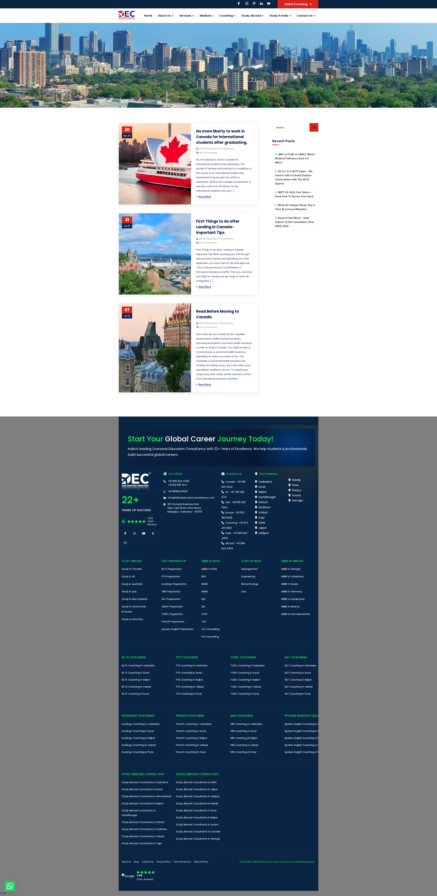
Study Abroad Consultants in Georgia (198, 838)
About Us (126, 861)
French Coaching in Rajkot (191, 738)
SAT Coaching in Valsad (299, 686)
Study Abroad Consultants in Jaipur (197, 789)
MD (203, 599)
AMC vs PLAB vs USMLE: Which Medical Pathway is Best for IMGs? (295, 158)
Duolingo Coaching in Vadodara (140, 724)
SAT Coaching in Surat (298, 672)
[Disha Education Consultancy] (127, 15)
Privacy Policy (164, 861)
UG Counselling (211, 629)
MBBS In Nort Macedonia (295, 614)
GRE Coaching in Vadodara (246, 724)
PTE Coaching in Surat (189, 672)
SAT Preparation (171, 599)
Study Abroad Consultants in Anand (197, 824)
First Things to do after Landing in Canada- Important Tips (217, 227)
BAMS (205, 591)
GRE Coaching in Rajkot (244, 738)
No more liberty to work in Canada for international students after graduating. (221, 137)
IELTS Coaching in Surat (135, 672)
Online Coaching (295, 4)
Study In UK (128, 576)
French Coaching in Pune (191, 752)
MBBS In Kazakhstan (293, 599)
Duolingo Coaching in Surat (138, 731)
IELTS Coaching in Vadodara (138, 665)
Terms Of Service (182, 861)
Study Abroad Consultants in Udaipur (198, 796)
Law (243, 591)
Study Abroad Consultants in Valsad (143, 836)
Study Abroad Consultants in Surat (142, 789)
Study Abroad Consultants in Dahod (143, 822)
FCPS (204, 614)
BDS (204, 576)
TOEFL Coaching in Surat (244, 672)
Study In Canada (132, 569)
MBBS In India (209, 569)
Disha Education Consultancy (216, 148)
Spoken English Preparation (178, 629)
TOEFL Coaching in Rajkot (245, 679)
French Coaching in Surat (191, 731)
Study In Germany (132, 619)
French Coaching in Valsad (192, 745)
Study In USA (129, 591)
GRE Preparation (171, 591)
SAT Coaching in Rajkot (298, 679)
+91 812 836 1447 (177, 485)
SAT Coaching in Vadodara (300, 665)
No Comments (208, 152)
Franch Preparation (173, 621)
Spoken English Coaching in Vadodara (307, 724)
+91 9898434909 (178, 491)
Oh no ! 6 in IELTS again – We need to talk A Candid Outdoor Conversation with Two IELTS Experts (294, 177)
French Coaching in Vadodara (194, 724)
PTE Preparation (171, 576)
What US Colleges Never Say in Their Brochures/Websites (295, 207)
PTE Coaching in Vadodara (191, 665)
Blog (136, 861)
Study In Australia (132, 584)
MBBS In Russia (289, 584)
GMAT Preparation (172, 606)
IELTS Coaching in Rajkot (136, 679)
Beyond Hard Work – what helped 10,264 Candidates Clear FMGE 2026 (294, 222)
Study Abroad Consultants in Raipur (197, 817)
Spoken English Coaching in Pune (304, 752)
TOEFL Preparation (172, 614)
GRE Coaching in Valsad (244, 745)
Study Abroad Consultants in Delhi (196, 782)
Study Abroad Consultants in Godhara (144, 829)
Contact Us (148, 861)
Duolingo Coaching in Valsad (139, 745)
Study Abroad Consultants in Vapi (141, 843)
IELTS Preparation (172, 569)
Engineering (248, 576)
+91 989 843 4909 (178, 481)
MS (203, 606)
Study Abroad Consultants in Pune (196, 810)
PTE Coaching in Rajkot (189, 679)
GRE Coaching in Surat (243, 731)
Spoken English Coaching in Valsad (305, 745)
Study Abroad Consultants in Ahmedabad (146, 796)
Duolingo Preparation (174, 584)
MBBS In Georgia (290, 569)
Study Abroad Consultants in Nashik (197, 803)
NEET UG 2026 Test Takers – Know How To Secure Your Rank (294, 194)
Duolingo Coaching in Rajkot (138, 738)
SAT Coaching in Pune (298, 693)
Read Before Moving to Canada (217, 314)
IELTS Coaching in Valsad (136, 686)
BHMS (205, 584)
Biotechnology (249, 584)
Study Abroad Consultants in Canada (198, 831)
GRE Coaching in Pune (243, 752)
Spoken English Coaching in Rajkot (305, 738)
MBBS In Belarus (290, 606)
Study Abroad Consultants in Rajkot (143, 803)
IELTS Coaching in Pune (135, 693)
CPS (204, 621)
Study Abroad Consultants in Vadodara (145, 782)
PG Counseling (210, 636)
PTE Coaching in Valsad (190, 686)
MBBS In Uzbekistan (292, 576)
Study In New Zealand (134, 599)
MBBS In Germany (291, 591)
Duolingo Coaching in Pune (138, 752)
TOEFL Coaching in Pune (244, 693)
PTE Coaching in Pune (189, 693)
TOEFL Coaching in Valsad (245, 686)
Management (249, 569)
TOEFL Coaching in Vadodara (247, 665)
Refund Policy (201, 861)
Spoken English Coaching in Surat (304, 731)
